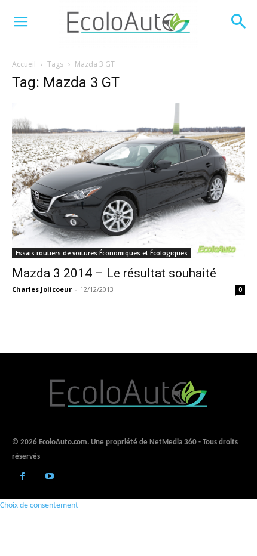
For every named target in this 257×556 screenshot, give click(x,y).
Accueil (24, 64)
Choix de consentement (39, 505)
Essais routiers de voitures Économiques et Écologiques (102, 253)
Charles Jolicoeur (42, 289)
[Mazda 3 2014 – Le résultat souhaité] (128, 180)
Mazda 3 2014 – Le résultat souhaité (114, 273)
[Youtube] (49, 477)
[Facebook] (22, 477)
